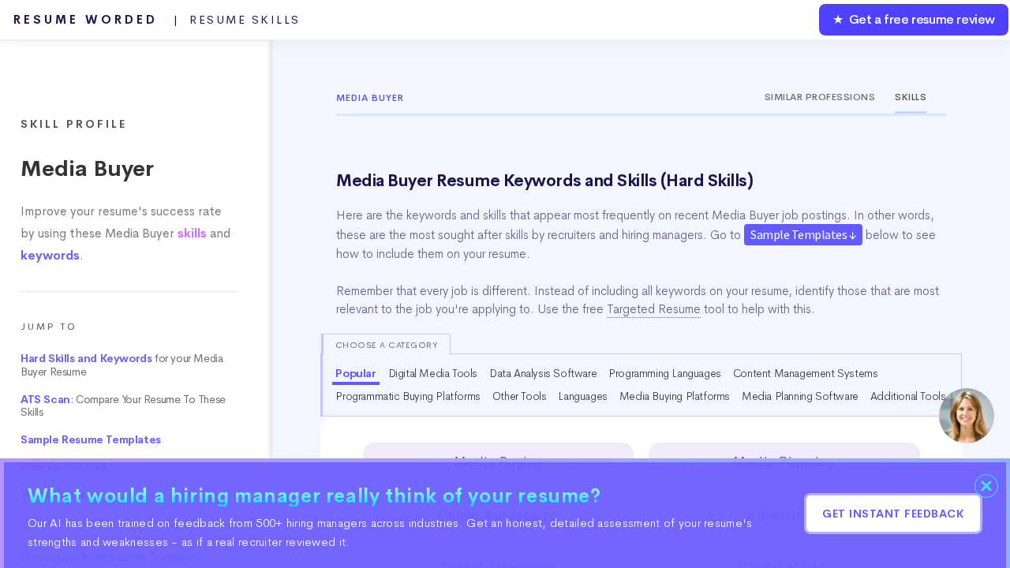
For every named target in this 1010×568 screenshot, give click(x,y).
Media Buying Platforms (674, 396)
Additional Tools (908, 396)
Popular (355, 373)
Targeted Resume (654, 309)
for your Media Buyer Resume (122, 365)
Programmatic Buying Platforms (407, 396)
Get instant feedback (893, 513)
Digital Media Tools (432, 373)
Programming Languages (664, 373)
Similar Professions (820, 97)
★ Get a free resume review (913, 19)
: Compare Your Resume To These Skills (123, 406)
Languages (582, 396)
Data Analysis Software (543, 373)
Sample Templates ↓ (803, 234)
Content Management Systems (805, 373)
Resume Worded (157, 20)
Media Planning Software (800, 396)
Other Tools (519, 396)
